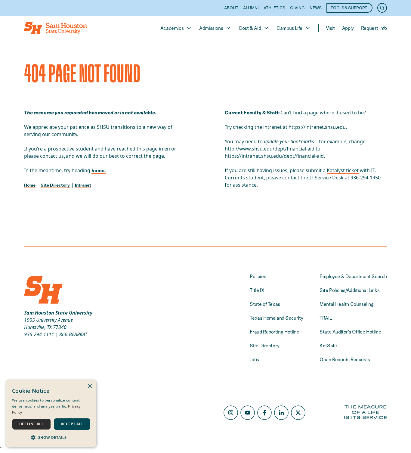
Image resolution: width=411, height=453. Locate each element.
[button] (51, 437)
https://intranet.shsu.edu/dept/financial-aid (274, 156)
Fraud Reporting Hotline (274, 332)
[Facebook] (264, 412)
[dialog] (51, 413)
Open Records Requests (345, 359)
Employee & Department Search (353, 276)
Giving (297, 8)
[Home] (55, 28)
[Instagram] (231, 412)
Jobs (254, 359)
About (231, 8)
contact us (52, 156)
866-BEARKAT (73, 334)
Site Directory (55, 185)
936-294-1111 (39, 334)
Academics (172, 28)
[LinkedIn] (281, 412)
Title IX (257, 290)
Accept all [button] (72, 424)
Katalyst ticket (343, 170)
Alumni (251, 8)
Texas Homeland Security (276, 318)
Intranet (83, 185)
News (316, 8)
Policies (258, 276)
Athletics (274, 8)
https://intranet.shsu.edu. (318, 127)
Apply (348, 28)
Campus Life (289, 28)
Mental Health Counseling (346, 304)
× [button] (89, 386)
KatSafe (328, 346)
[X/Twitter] (298, 412)
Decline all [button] (31, 424)
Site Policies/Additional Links (349, 290)
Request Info (374, 28)
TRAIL (326, 318)
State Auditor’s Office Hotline (350, 332)
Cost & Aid (250, 28)
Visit (330, 28)
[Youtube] (247, 412)
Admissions (211, 28)
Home (30, 185)
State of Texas (265, 304)
